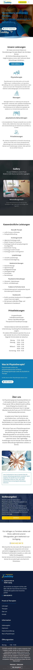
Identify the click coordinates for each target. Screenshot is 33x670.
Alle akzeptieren (16, 667)
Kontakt (4, 612)
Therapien (4, 607)
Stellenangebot (6, 624)
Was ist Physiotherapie (8, 632)
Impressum (5, 626)
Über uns (4, 610)
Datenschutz (16, 661)
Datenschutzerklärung (8, 629)
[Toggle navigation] (28, 2)
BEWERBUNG (16, 516)
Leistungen (5, 604)
